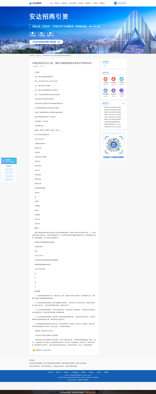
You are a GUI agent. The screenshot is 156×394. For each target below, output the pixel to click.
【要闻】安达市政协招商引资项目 (112, 107)
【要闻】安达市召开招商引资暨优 (112, 112)
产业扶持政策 (72, 3)
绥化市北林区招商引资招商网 (52, 363)
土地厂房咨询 (9, 172)
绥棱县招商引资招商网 (68, 363)
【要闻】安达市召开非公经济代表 (112, 114)
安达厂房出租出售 (46, 366)
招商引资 (57, 3)
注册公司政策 (9, 169)
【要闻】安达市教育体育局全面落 (112, 119)
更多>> (123, 103)
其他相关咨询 (9, 179)
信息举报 (80, 379)
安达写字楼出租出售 (71, 366)
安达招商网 (31, 55)
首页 (51, 3)
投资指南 (64, 3)
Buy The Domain (72, 379)
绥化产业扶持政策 (81, 363)
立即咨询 (105, 84)
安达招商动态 (39, 55)
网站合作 (86, 379)
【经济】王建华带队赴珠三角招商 (112, 117)
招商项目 (88, 3)
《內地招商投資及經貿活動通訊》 (112, 122)
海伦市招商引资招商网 (35, 363)
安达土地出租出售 (34, 366)
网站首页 (50, 372)
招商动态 (81, 3)
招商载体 (106, 372)
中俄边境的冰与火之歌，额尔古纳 (112, 126)
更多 (105, 65)
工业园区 (95, 3)
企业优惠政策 (74, 372)
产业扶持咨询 (9, 176)
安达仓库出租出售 (58, 366)
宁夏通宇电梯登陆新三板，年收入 (112, 124)
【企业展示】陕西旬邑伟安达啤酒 (112, 109)
